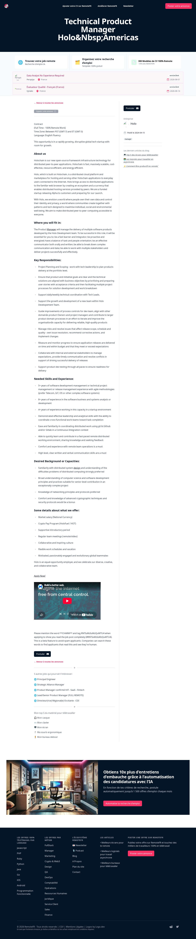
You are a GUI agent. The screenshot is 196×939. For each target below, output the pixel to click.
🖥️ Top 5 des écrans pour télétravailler (141, 155)
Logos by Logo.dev (95, 926)
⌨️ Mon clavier (41, 722)
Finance (48, 914)
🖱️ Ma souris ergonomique (48, 732)
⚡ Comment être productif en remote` (141, 166)
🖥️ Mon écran (41, 727)
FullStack (49, 845)
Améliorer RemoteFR (107, 6)
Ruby (19, 858)
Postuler (40, 654)
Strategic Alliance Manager (50, 684)
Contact (76, 872)
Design (48, 866)
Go (18, 874)
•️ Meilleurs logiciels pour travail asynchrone (109, 854)
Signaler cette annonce (44, 111)
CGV (61, 926)
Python (20, 864)
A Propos (77, 861)
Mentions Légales (75, 926)
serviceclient (174, 75)
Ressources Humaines (56, 893)
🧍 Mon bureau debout (46, 737)
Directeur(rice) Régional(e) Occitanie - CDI (58, 700)
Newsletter (128, 6)
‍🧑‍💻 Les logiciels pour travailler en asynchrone (138, 160)
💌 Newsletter (79, 845)
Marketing (50, 856)
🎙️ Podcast (78, 850)
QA (46, 872)
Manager (51, 229)
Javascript (22, 847)
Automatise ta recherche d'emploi (123, 803)
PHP (19, 853)
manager (128, 139)
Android (21, 885)
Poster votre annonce (178, 6)
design (77, 467)
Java (19, 869)
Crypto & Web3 (52, 861)
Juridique (49, 898)
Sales (47, 909)
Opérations (50, 888)
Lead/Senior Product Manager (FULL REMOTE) (60, 695)
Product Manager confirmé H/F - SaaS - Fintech (60, 689)
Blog (74, 856)
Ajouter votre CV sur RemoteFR (77, 6)
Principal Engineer (46, 679)
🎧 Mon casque (42, 717)
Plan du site (78, 866)
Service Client (51, 904)
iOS (18, 880)
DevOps (49, 877)
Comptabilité (51, 882)
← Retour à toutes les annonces (48, 103)
